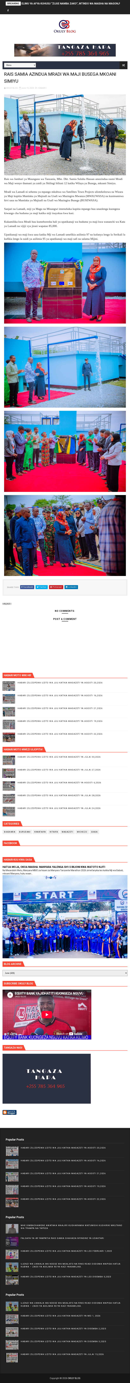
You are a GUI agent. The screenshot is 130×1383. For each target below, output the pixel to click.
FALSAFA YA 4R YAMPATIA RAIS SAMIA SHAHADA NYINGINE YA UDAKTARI (62, 1238)
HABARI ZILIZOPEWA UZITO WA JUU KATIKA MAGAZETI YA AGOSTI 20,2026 (60, 682)
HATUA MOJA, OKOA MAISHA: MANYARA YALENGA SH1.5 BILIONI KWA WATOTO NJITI (54, 866)
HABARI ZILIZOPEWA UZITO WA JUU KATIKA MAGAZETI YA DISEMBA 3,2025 (63, 1341)
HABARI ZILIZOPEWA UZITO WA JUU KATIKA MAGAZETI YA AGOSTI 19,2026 (60, 721)
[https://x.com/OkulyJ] (13, 10)
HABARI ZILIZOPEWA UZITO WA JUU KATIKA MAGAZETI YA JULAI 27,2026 (59, 770)
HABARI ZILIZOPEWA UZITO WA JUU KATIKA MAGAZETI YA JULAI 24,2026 (59, 808)
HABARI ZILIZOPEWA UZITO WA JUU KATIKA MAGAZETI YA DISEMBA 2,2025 (63, 1328)
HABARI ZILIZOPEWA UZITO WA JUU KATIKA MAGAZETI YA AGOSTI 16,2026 (60, 695)
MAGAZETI (67, 832)
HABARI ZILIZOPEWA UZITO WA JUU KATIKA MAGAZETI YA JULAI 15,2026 (62, 1354)
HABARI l (42, 88)
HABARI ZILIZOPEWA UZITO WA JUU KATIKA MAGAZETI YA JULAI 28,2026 (59, 795)
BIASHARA (9, 832)
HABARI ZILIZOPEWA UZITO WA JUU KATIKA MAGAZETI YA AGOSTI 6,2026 (59, 782)
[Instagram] (19, 10)
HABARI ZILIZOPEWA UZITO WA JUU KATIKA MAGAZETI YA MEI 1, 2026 (61, 1316)
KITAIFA (54, 832)
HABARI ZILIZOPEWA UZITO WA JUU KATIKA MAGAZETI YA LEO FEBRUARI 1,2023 (66, 1251)
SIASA (94, 832)
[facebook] (8, 10)
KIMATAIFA (40, 832)
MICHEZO (82, 832)
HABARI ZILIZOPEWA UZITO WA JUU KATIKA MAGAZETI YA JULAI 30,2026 (59, 757)
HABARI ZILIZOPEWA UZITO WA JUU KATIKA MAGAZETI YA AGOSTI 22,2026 (60, 734)
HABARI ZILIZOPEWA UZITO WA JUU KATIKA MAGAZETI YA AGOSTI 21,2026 (60, 708)
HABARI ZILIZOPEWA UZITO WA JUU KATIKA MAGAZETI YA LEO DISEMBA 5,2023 (66, 1276)
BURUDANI (24, 832)
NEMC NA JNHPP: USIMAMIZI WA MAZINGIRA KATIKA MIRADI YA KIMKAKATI (67, 3)
